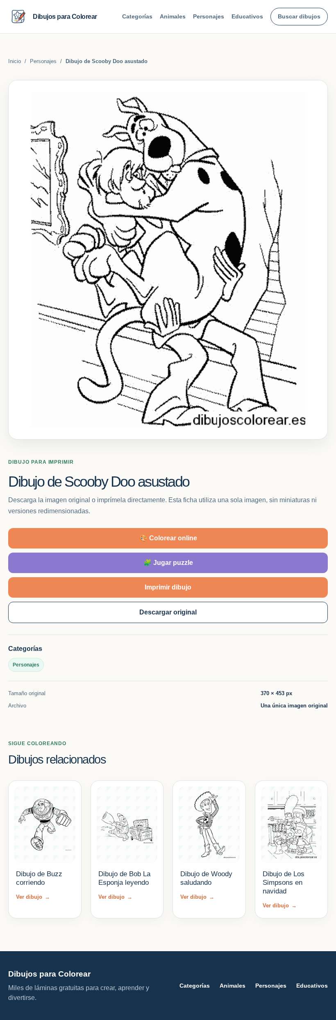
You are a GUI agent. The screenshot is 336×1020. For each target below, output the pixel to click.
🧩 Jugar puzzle (168, 562)
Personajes (208, 16)
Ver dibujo (33, 897)
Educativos (247, 16)
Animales (173, 16)
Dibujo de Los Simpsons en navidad (283, 882)
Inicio (14, 61)
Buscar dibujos (299, 16)
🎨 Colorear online (168, 538)
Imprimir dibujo (168, 587)
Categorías (137, 16)
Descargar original (168, 612)
